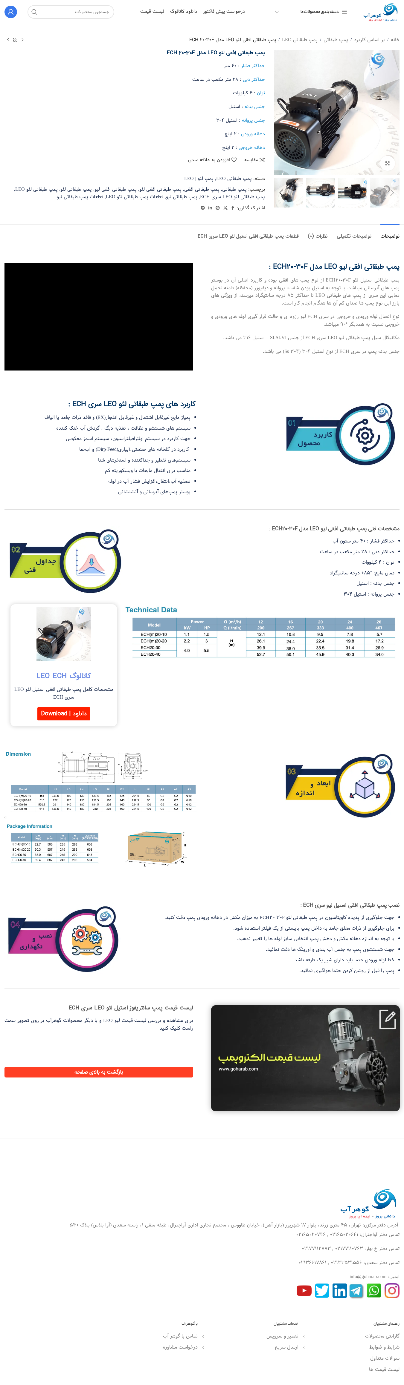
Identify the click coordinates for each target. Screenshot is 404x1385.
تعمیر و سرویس (282, 1336)
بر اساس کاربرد (369, 40)
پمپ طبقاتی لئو (76, 189)
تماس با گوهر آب (180, 1336)
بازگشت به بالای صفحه (98, 1072)
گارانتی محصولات (382, 1336)
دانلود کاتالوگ (183, 12)
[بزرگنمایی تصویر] (387, 163)
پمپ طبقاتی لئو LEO (36, 189)
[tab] (390, 233)
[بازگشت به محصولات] (15, 40)
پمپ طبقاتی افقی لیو (115, 189)
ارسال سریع (286, 1347)
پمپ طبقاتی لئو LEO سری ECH (232, 197)
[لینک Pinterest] (218, 208)
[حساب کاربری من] (10, 12)
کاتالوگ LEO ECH (63, 676)
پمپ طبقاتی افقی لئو (160, 189)
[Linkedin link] (210, 208)
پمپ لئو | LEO (199, 179)
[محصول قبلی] (22, 40)
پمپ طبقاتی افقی (201, 189)
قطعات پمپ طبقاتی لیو (80, 197)
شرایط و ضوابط (384, 1347)
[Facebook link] (233, 208)
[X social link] (225, 208)
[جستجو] (34, 12)
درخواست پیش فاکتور (224, 12)
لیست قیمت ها (384, 1370)
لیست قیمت (152, 12)
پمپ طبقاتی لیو (181, 197)
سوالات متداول (385, 1358)
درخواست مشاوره (180, 1347)
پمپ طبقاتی (336, 40)
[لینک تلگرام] (203, 208)
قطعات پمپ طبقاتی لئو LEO (134, 197)
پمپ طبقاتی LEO (300, 40)
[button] (392, 192)
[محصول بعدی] (8, 40)
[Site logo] (379, 12)
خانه (395, 40)
